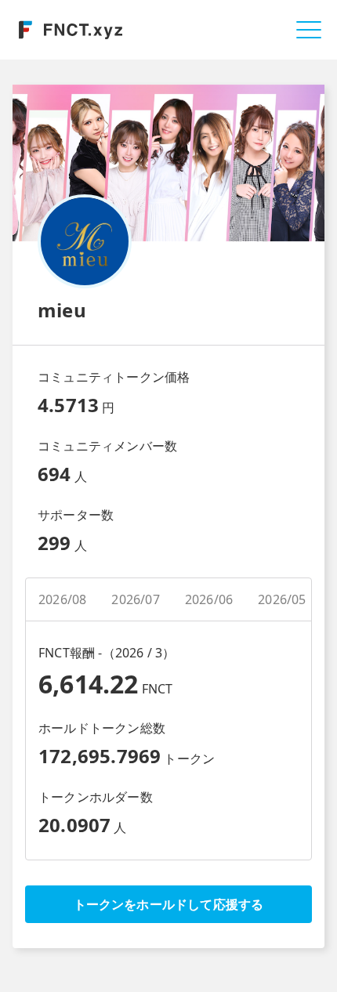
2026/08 (62, 599)
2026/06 (209, 599)
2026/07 (135, 599)
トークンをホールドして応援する (169, 904)
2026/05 (282, 599)
